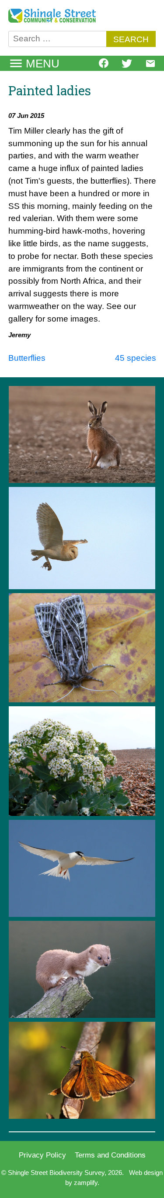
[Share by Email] (150, 65)
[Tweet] (127, 65)
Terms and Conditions (110, 1155)
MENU (42, 63)
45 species (135, 357)
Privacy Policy (42, 1155)
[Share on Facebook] (103, 65)
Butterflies (26, 357)
